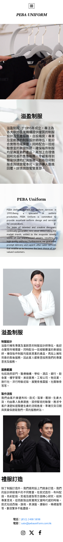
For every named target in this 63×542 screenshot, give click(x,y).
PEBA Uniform (31, 14)
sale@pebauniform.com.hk (36, 523)
